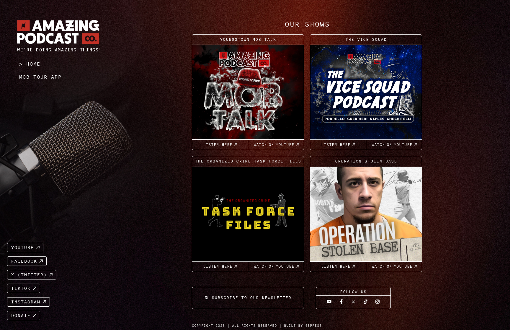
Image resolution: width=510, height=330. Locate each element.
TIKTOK (20, 288)
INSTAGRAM (25, 302)
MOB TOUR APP (40, 77)
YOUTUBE (22, 247)
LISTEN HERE (217, 145)
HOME (33, 64)
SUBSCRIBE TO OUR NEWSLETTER (251, 297)
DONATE (20, 315)
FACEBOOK (24, 261)
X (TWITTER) (29, 275)
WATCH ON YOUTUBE (274, 145)
